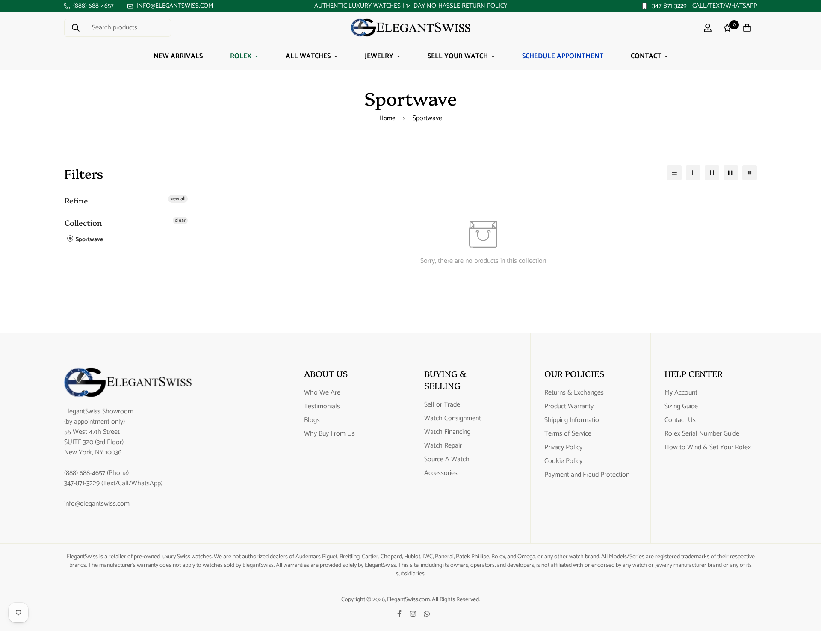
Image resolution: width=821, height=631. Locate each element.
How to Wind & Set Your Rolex (707, 447)
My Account (680, 393)
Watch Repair (443, 446)
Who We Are (322, 393)
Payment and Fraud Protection (586, 475)
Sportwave (88, 240)
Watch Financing (447, 432)
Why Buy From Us (329, 434)
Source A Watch (447, 459)
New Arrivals (178, 56)
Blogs (312, 420)
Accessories (441, 473)
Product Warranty (569, 406)
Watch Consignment (452, 418)
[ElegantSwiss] (410, 27)
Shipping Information (573, 420)
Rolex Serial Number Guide (701, 434)
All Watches (308, 56)
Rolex (240, 56)
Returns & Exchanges (574, 393)
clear (180, 220)
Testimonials (322, 406)
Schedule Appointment (562, 56)
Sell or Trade (442, 405)
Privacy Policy (563, 447)
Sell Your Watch (458, 56)
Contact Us (680, 420)
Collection (83, 222)
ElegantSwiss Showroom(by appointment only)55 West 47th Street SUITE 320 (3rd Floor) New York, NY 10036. (98, 432)
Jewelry (379, 56)
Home (387, 118)
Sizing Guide (681, 406)
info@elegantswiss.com (97, 504)
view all (178, 199)
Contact (646, 56)
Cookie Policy (563, 461)
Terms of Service (567, 434)
